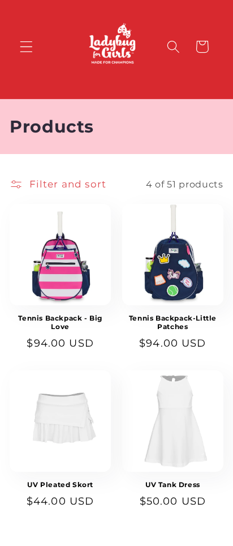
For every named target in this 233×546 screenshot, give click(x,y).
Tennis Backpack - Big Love (60, 322)
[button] (26, 46)
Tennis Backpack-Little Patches (173, 322)
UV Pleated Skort (60, 484)
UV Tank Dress (172, 484)
